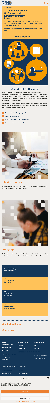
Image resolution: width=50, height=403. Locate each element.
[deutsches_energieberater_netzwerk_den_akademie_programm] (25, 133)
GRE (35, 345)
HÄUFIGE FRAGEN (23, 373)
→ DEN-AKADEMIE (23, 342)
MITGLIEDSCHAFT (7, 373)
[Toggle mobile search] (44, 3)
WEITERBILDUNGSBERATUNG (26, 352)
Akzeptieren (25, 391)
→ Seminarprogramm (12, 182)
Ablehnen (25, 394)
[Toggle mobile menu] (47, 3)
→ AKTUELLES (22, 367)
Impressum (33, 401)
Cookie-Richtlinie (18, 401)
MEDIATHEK (37, 352)
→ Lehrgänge (8, 249)
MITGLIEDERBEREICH (7, 370)
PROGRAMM (21, 345)
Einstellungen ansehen (25, 398)
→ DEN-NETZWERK (39, 342)
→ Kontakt (8, 330)
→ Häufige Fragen (12, 324)
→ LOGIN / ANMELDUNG (8, 367)
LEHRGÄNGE (21, 349)
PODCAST (21, 370)
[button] (48, 378)
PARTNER (36, 349)
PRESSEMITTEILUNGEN (40, 355)
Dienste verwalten (4, 387)
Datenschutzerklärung (26, 401)
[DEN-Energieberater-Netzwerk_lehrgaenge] (25, 200)
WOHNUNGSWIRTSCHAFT (9, 354)
